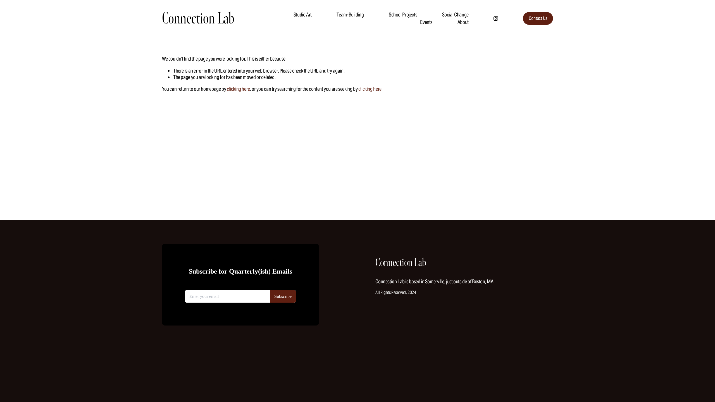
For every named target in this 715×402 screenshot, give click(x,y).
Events (426, 22)
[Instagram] (496, 18)
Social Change (455, 14)
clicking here (238, 88)
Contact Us (538, 18)
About (463, 22)
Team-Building (350, 14)
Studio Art (303, 14)
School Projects (403, 14)
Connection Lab (198, 18)
